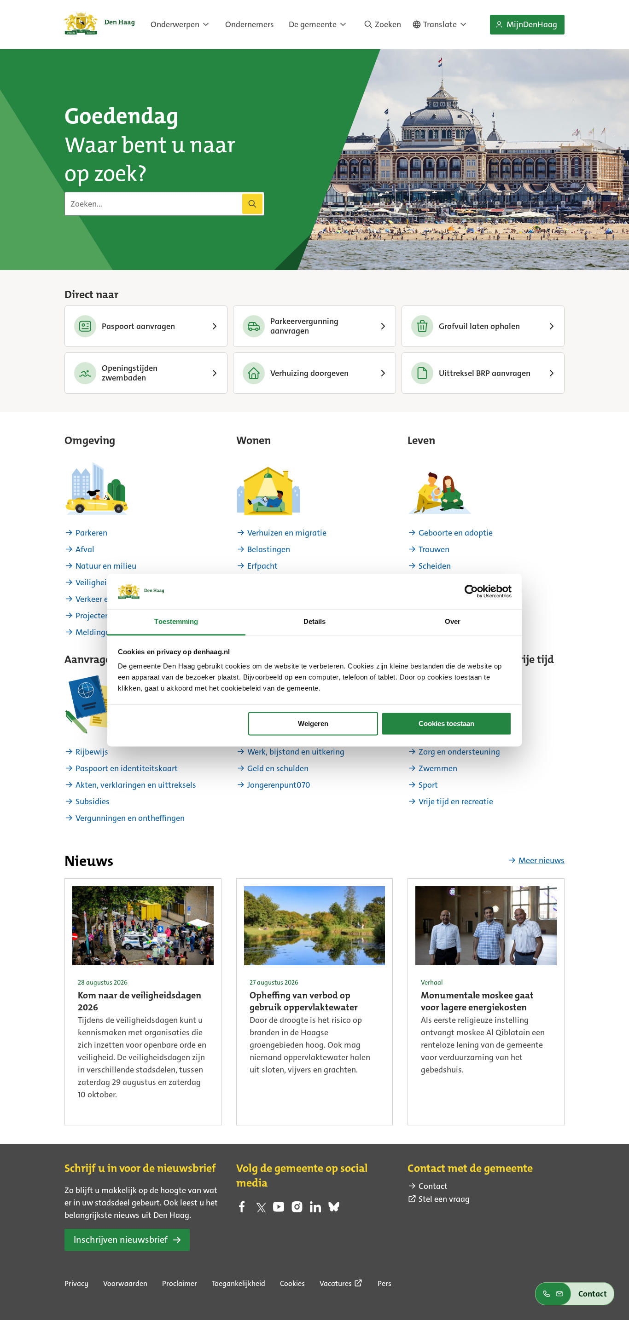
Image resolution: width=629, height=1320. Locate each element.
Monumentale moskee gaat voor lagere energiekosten (477, 1002)
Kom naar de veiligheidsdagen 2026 (139, 1002)
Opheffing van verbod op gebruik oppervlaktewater (304, 1002)
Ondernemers (249, 24)
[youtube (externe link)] (278, 1209)
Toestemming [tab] (176, 622)
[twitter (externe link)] (260, 1209)
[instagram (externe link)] (297, 1209)
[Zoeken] (252, 204)
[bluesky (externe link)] (333, 1209)
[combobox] (164, 204)
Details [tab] (314, 622)
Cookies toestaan (446, 723)
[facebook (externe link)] (241, 1209)
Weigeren (313, 723)
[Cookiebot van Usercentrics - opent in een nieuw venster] (471, 591)
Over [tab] (452, 622)
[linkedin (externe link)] (315, 1209)
